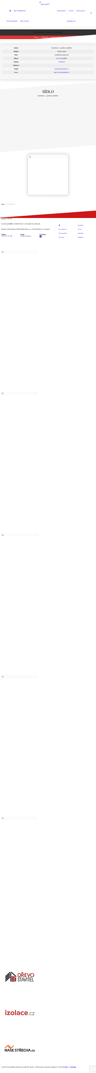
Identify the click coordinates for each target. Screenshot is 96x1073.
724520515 (61, 62)
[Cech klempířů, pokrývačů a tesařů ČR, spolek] (44, 4)
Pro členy (61, 237)
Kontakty (80, 225)
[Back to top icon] (87, 1069)
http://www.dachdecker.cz (61, 72)
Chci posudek (63, 233)
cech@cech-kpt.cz (25, 236)
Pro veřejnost (62, 229)
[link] (20, 321)
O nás (79, 229)
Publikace (81, 237)
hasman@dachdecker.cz (62, 69)
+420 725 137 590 (6, 236)
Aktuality (80, 233)
